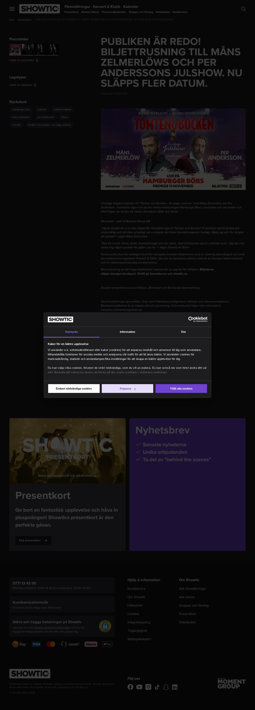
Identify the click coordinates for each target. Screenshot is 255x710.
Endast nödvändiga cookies (74, 388)
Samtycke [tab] (71, 331)
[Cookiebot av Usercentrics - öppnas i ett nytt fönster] (191, 319)
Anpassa (125, 388)
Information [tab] (127, 331)
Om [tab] (183, 331)
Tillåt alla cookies (181, 388)
